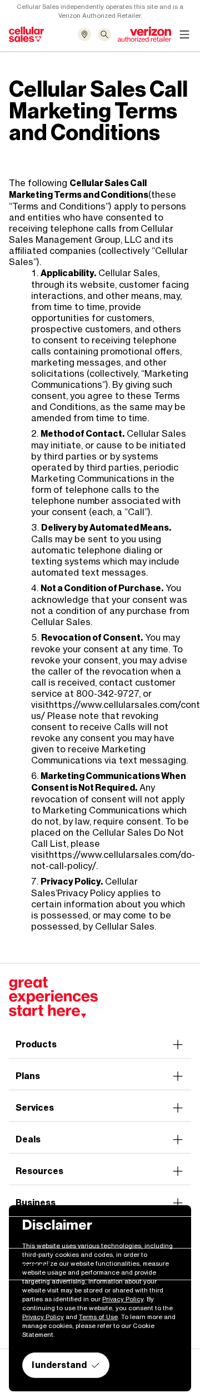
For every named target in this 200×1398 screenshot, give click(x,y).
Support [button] (34, 1266)
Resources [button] (39, 1171)
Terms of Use (98, 1317)
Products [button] (36, 1044)
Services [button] (35, 1107)
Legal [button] (28, 1234)
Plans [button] (28, 1076)
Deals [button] (28, 1139)
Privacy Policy (86, 892)
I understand (59, 1365)
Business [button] (36, 1202)
